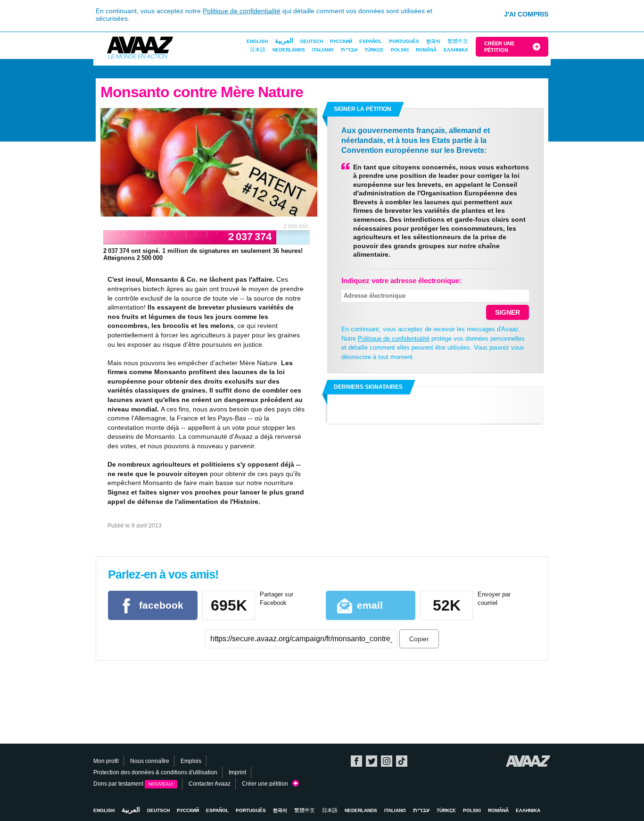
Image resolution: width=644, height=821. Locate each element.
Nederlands (288, 49)
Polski (400, 49)
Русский (341, 41)
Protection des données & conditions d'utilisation (155, 772)
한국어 (433, 41)
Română (426, 49)
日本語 (257, 49)
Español (370, 41)
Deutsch (311, 41)
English (257, 41)
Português (404, 41)
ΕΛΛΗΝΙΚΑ (456, 49)
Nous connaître (149, 761)
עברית (349, 49)
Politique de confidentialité (242, 11)
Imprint (237, 772)
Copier (419, 639)
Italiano (323, 49)
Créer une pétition (499, 47)
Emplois (191, 761)
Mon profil (106, 761)
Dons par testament (133, 783)
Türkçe (374, 49)
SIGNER (507, 312)
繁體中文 (457, 41)
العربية (284, 40)
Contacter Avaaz (210, 783)
